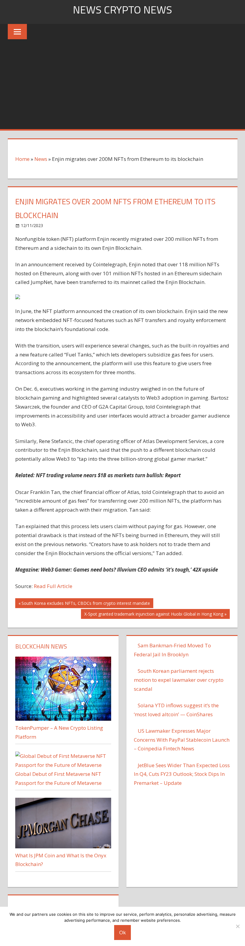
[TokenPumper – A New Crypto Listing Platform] (63, 718)
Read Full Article (53, 586)
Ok (122, 932)
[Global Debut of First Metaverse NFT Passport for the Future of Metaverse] (63, 764)
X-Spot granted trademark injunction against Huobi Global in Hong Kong (153, 615)
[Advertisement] (122, 84)
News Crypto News (122, 9)
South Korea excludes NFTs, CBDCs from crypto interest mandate (85, 604)
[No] (238, 926)
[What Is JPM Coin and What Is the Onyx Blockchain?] (63, 846)
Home (22, 158)
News (40, 158)
